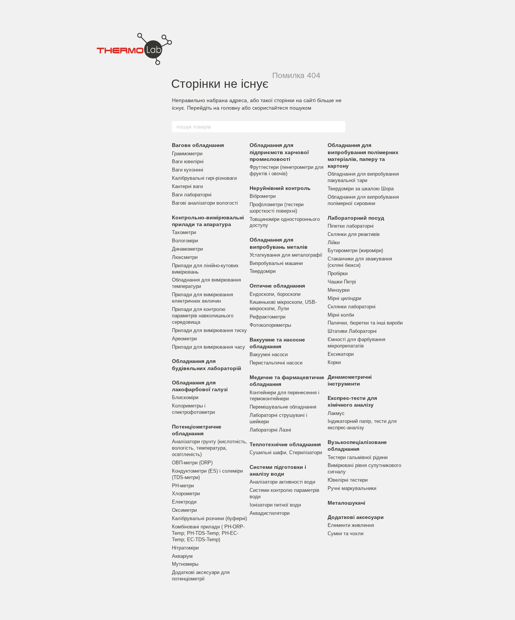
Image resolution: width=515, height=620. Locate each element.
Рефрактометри (267, 317)
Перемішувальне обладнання (283, 407)
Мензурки (338, 290)
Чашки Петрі (342, 282)
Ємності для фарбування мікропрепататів (356, 343)
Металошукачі (346, 503)
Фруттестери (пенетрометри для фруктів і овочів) (286, 170)
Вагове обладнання (198, 145)
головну (230, 108)
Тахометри (184, 232)
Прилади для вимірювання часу (208, 347)
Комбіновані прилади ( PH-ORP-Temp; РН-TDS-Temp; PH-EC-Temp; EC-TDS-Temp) (208, 533)
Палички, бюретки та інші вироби (365, 323)
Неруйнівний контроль (280, 188)
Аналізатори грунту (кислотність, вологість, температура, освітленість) (209, 448)
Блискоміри (185, 397)
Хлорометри (186, 493)
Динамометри (187, 249)
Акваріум (182, 556)
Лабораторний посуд (356, 218)
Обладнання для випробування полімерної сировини (363, 200)
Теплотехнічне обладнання (285, 444)
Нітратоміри (185, 548)
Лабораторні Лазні (270, 430)
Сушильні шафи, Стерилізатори (286, 452)
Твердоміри (263, 271)
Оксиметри (184, 510)
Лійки (334, 242)
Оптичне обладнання (277, 286)
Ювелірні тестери (348, 480)
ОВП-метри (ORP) (192, 462)
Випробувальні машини (276, 263)
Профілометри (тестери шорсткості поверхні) (276, 208)
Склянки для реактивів (354, 234)
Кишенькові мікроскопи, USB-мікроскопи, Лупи (283, 305)
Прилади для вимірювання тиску (209, 330)
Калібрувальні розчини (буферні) (209, 518)
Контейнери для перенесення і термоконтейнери (284, 396)
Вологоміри (185, 240)
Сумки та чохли (345, 533)
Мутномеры (185, 564)
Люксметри (185, 257)
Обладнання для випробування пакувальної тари (363, 177)
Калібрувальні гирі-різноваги (204, 178)
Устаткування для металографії (286, 255)
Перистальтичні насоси (276, 363)
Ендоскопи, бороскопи (275, 294)
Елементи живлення (351, 525)
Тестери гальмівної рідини (358, 457)
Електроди (184, 502)
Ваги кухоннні (187, 170)
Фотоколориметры (270, 325)
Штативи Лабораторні (352, 331)
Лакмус (336, 413)
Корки (334, 362)
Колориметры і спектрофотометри (193, 409)
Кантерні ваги (187, 186)
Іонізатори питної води (275, 505)
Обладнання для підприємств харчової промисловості (279, 152)
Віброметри (263, 196)
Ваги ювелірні (188, 161)
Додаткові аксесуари (356, 517)
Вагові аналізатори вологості (205, 203)
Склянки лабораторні (352, 306)
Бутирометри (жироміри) (355, 250)
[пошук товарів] (339, 126)
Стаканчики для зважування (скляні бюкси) (360, 262)
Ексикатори (341, 354)
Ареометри (184, 338)
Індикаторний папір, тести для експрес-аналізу (362, 424)
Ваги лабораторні (192, 194)
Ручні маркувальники (352, 488)
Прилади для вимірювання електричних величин (202, 298)
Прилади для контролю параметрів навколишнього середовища (202, 315)
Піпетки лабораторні (351, 226)
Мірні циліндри (344, 298)
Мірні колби (341, 315)
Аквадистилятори (270, 513)
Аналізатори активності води (282, 482)
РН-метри (183, 485)
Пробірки (338, 273)
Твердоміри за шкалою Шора (361, 188)
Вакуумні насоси (269, 354)
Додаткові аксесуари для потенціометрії (201, 575)
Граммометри (187, 153)
